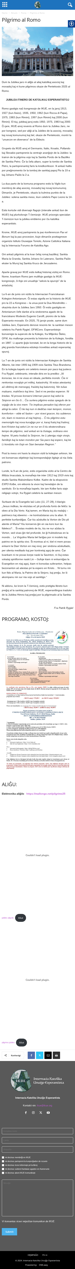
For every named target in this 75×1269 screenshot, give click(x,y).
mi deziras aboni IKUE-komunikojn (20, 1173)
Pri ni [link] (44, 1255)
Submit (9, 1231)
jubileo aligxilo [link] (8, 918)
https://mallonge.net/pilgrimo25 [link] (45, 793)
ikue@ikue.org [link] (44, 1105)
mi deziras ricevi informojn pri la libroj (21, 1165)
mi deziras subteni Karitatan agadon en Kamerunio (27, 1169)
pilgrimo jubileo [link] (8, 1043)
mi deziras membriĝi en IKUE (18, 1157)
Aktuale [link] (14, 13)
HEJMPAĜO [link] (33, 1255)
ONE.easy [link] (43, 1264)
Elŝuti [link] (20, 918)
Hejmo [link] (4, 13)
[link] (37, 51)
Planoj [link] (23, 13)
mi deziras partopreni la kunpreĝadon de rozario (26, 1161)
